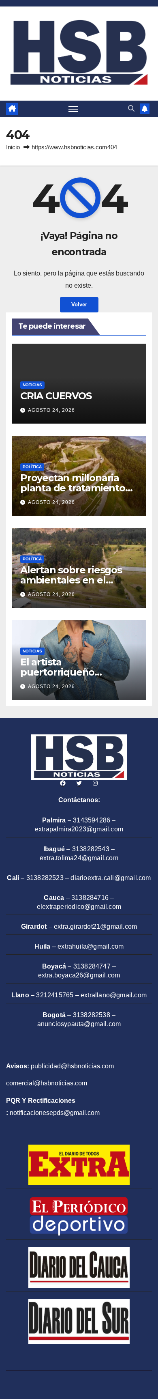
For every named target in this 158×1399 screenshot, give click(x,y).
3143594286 (91, 820)
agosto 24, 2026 (51, 410)
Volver (79, 304)
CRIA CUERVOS (56, 396)
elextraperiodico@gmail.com (79, 906)
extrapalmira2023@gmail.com (79, 829)
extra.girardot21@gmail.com (95, 926)
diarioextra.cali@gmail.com (110, 877)
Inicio (13, 147)
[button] (131, 108)
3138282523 (45, 877)
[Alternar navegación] (73, 108)
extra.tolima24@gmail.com (79, 857)
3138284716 (90, 897)
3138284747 (92, 966)
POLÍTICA (32, 467)
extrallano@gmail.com (114, 995)
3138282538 (91, 1015)
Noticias (32, 385)
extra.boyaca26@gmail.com (79, 975)
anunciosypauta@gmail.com (79, 1023)
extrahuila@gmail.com (91, 946)
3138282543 (90, 849)
